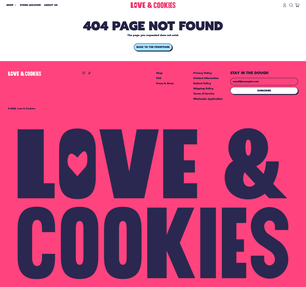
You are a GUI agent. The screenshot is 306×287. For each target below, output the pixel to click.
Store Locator (30, 5)
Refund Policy (202, 83)
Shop (159, 73)
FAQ (158, 78)
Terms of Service (203, 94)
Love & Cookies (26, 108)
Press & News (165, 83)
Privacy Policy (202, 73)
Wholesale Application (207, 99)
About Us (51, 5)
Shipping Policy (203, 88)
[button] (291, 5)
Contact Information (206, 78)
